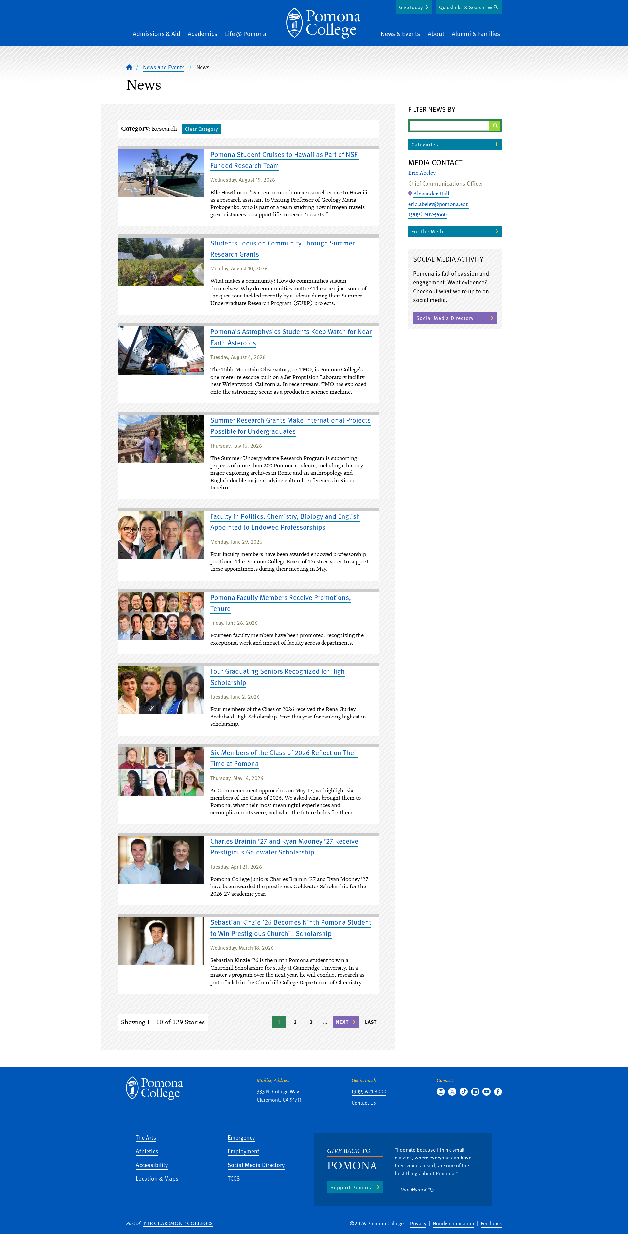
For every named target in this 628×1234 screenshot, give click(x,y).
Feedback (491, 1223)
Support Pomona (351, 1187)
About (436, 33)
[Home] (323, 23)
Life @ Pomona (245, 33)
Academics (202, 33)
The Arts (146, 1137)
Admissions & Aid (156, 33)
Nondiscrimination (453, 1223)
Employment (243, 1150)
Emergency (241, 1137)
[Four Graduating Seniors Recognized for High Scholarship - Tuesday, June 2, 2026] (161, 690)
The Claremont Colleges (178, 1223)
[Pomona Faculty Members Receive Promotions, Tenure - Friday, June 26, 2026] (161, 616)
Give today (411, 7)
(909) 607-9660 (427, 214)
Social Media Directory (445, 318)
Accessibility (152, 1164)
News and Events (163, 67)
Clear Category (201, 129)
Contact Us (364, 1103)
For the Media (428, 231)
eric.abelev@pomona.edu (438, 204)
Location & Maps (157, 1178)
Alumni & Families (476, 33)
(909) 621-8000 (369, 1091)
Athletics (147, 1150)
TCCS (234, 1178)
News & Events (400, 33)
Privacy (418, 1223)
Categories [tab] (424, 144)
